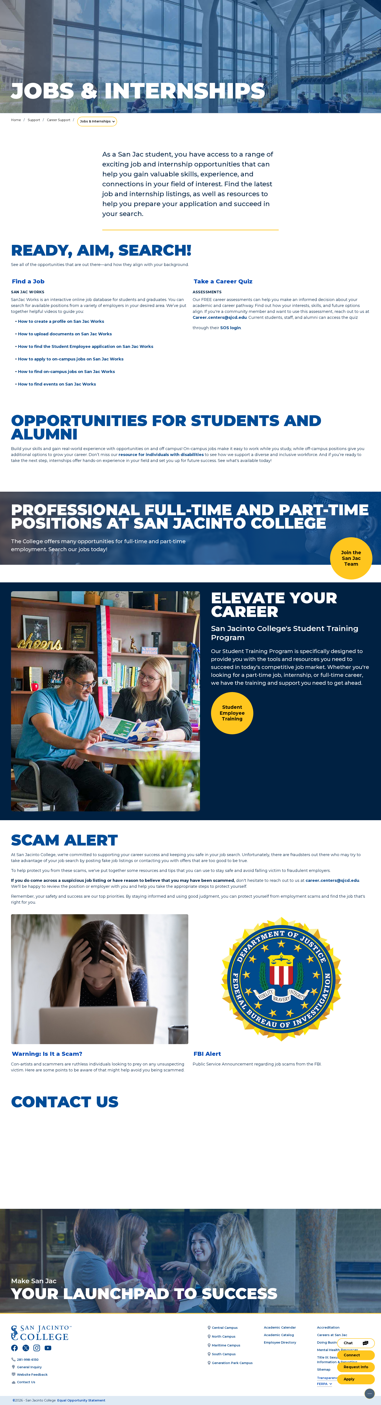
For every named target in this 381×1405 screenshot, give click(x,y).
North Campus (223, 1337)
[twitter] (25, 1348)
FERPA (322, 1384)
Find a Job (28, 281)
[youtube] (47, 1349)
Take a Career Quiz (223, 281)
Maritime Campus (226, 1345)
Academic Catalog (279, 1335)
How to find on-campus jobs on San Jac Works (66, 371)
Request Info (356, 1367)
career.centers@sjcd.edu (332, 880)
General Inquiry (29, 1367)
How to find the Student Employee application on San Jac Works (85, 346)
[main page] (35, 15)
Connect (352, 1355)
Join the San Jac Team (351, 558)
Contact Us (26, 1382)
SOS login (230, 328)
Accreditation (328, 1327)
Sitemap (324, 1370)
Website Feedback (32, 1375)
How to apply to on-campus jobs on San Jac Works (70, 359)
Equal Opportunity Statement (81, 1400)
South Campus (224, 1354)
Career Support (58, 120)
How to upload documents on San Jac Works (65, 334)
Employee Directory (280, 1342)
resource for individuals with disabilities (161, 454)
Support (34, 120)
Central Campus (225, 1328)
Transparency (328, 1378)
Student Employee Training (232, 713)
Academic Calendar (280, 1327)
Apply (349, 1379)
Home (16, 120)
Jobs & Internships (95, 121)
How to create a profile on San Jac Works (61, 321)
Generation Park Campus (232, 1363)
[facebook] (14, 1349)
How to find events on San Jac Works (57, 384)
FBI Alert (207, 1053)
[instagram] (36, 1349)
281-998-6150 (28, 1360)
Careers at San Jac (332, 1335)
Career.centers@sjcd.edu (220, 317)
